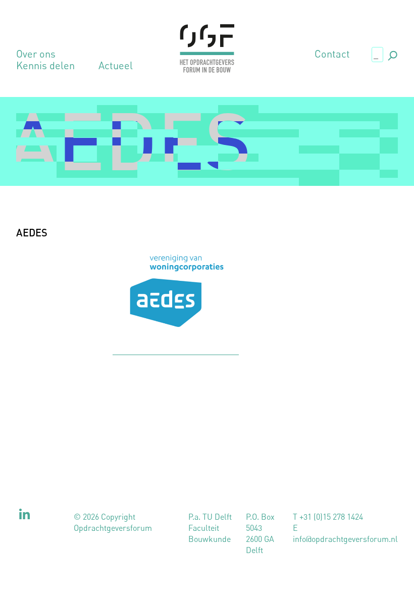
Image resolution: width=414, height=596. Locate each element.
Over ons (36, 54)
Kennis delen (45, 65)
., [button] (391, 53)
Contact (332, 54)
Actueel (115, 65)
